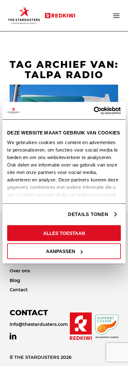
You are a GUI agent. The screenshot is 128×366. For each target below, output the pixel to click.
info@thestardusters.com (39, 324)
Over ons (20, 271)
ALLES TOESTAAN (64, 233)
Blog (15, 280)
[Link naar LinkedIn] (13, 336)
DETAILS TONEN (88, 214)
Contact (19, 290)
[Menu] (117, 15)
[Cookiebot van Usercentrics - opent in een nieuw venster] (93, 111)
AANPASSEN (60, 251)
